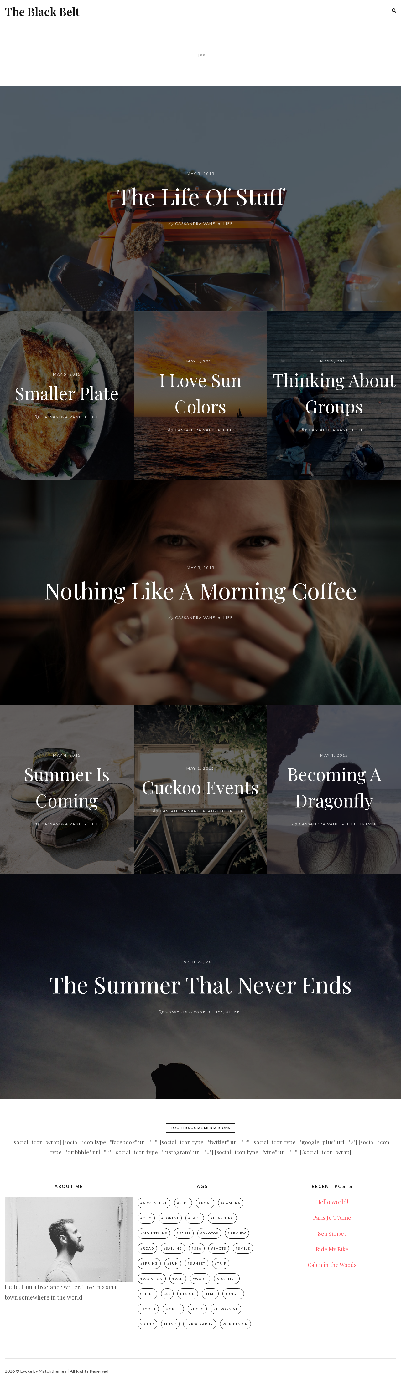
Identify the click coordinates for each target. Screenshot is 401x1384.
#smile (243, 1248)
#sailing (173, 1248)
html (210, 1293)
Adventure (222, 811)
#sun (172, 1263)
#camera (231, 1203)
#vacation (151, 1278)
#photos (209, 1233)
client (147, 1293)
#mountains (153, 1233)
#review (237, 1233)
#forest (170, 1218)
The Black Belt (42, 11)
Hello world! (332, 1202)
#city (146, 1218)
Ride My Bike (332, 1249)
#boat (205, 1203)
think (170, 1324)
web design (235, 1324)
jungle (233, 1293)
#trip (221, 1263)
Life (228, 223)
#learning (222, 1218)
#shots (218, 1248)
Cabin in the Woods (332, 1265)
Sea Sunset (332, 1233)
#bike (183, 1203)
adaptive (227, 1278)
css (167, 1293)
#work (200, 1278)
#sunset (197, 1263)
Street (234, 1011)
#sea (197, 1248)
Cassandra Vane (195, 223)
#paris (184, 1233)
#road (147, 1248)
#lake (194, 1218)
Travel (368, 824)
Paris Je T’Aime (332, 1217)
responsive (225, 1309)
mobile (173, 1309)
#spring (149, 1263)
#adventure (154, 1203)
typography (199, 1324)
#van (177, 1278)
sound (147, 1324)
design (187, 1293)
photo (197, 1309)
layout (148, 1309)
